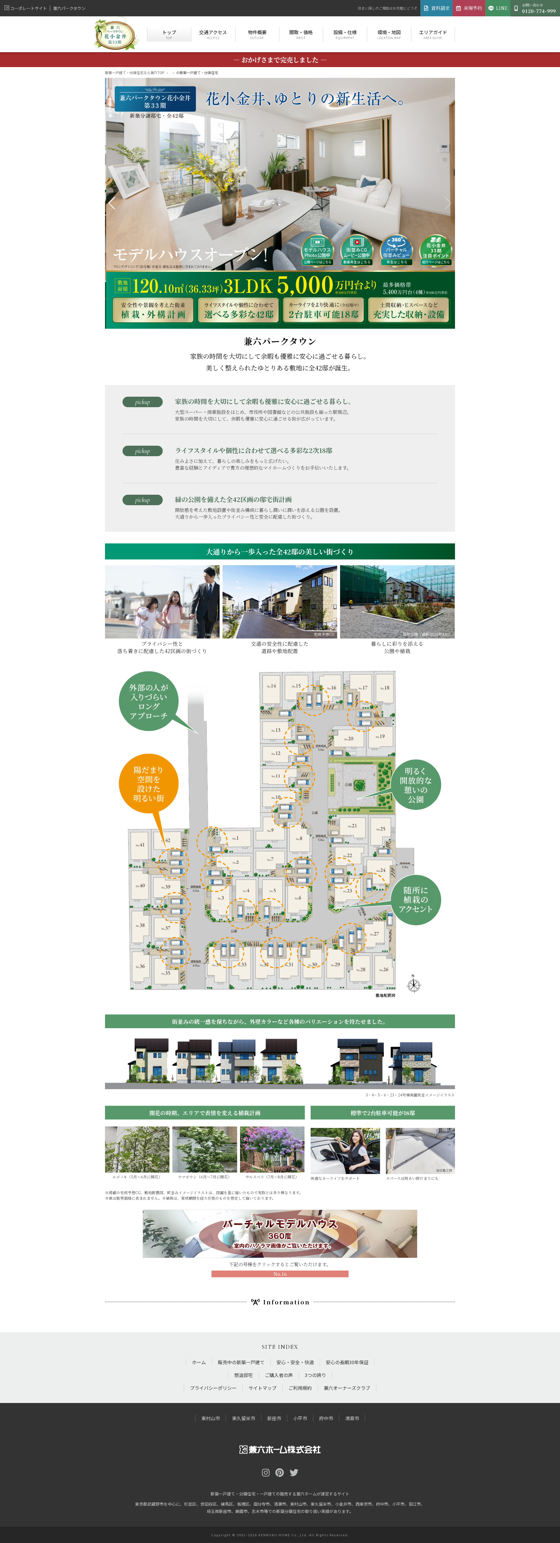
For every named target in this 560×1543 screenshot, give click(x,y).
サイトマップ (262, 1387)
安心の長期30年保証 (347, 1362)
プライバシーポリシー (213, 1387)
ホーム (199, 1362)
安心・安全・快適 (295, 1362)
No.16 (280, 1274)
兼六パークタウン (69, 8)
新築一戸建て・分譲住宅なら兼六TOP (134, 72)
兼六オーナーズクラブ (347, 1387)
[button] (112, 203)
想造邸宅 (243, 1374)
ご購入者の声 (279, 1374)
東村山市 (210, 1418)
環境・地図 (389, 34)
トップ (169, 34)
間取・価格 (301, 34)
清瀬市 (352, 1418)
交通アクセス (213, 34)
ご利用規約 (300, 1387)
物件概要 (257, 34)
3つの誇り (315, 1374)
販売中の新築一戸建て (241, 1362)
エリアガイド (433, 34)
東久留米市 (243, 1418)
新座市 (274, 1418)
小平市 (300, 1418)
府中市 (326, 1418)
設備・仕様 (345, 34)
